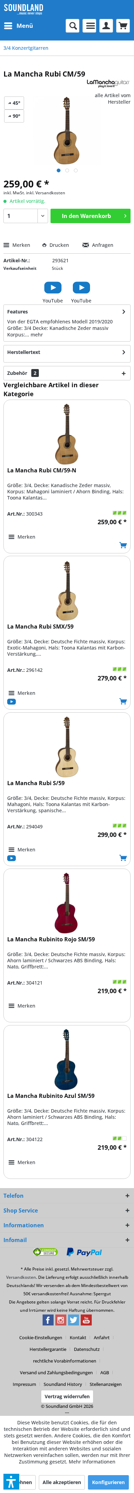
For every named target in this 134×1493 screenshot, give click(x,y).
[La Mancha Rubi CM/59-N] (67, 434)
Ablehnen (20, 1482)
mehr (37, 334)
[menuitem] (18, 26)
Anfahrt (102, 1337)
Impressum (24, 1384)
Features (17, 311)
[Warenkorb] (123, 26)
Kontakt (78, 1337)
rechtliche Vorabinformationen (64, 1361)
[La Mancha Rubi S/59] (67, 747)
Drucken (59, 245)
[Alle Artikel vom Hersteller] (108, 85)
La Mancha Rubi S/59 (36, 783)
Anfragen (102, 245)
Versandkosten (21, 1277)
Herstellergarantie (48, 1349)
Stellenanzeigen (106, 1384)
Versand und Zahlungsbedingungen (56, 1372)
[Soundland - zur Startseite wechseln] (23, 9)
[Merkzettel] (89, 26)
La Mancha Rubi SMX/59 (40, 626)
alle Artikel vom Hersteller (113, 98)
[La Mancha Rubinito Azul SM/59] (67, 1060)
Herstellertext (23, 352)
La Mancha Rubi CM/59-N (41, 470)
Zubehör (21, 373)
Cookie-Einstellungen (40, 1337)
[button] (11, 1482)
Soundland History (63, 1384)
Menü (24, 26)
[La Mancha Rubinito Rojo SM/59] (67, 903)
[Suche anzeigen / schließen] (72, 26)
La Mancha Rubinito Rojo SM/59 (51, 939)
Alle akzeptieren (62, 1482)
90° (15, 116)
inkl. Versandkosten (45, 193)
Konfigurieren (108, 1482)
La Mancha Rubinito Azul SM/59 (50, 1096)
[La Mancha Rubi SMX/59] (67, 590)
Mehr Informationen (92, 1461)
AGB (104, 1372)
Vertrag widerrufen (67, 1396)
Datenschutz (87, 1349)
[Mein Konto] (106, 26)
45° (15, 103)
